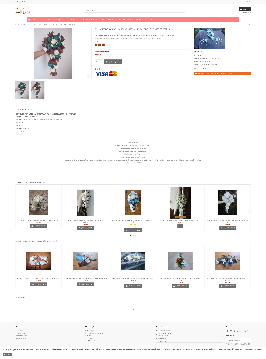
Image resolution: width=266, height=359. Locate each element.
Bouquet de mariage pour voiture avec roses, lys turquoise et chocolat (133, 279)
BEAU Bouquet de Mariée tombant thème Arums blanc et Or (180, 220)
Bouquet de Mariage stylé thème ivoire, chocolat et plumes (38, 220)
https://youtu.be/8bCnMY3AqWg (133, 163)
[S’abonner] (249, 340)
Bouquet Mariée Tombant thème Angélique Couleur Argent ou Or (228, 221)
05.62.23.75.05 (162, 338)
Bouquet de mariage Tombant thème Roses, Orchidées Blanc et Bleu (133, 221)
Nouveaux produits (22, 333)
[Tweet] (97, 69)
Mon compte (90, 331)
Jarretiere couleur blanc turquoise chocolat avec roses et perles (38, 278)
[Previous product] (249, 24)
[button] (38, 19)
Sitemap (24, 2)
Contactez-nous (21, 338)
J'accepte (7, 354)
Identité (89, 336)
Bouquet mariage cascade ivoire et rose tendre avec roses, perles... (86, 221)
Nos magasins (91, 340)
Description (21, 109)
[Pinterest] (99, 69)
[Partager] (95, 69)
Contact (17, 2)
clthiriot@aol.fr (162, 341)
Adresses (90, 338)
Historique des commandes (95, 333)
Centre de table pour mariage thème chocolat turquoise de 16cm (180, 279)
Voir (180, 226)
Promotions (19, 331)
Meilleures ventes (21, 336)
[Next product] (250, 24)
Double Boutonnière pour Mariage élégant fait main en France (86, 278)
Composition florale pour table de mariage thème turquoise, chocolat (227, 279)
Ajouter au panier (113, 62)
